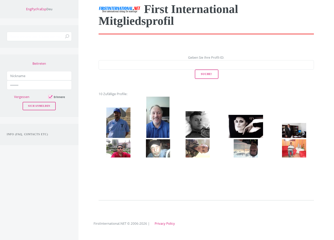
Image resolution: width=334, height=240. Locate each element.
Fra (39, 9)
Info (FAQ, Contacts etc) (27, 134)
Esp (43, 9)
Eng (29, 9)
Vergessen (21, 97)
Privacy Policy (165, 223)
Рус (34, 9)
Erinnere (59, 97)
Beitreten (39, 63)
